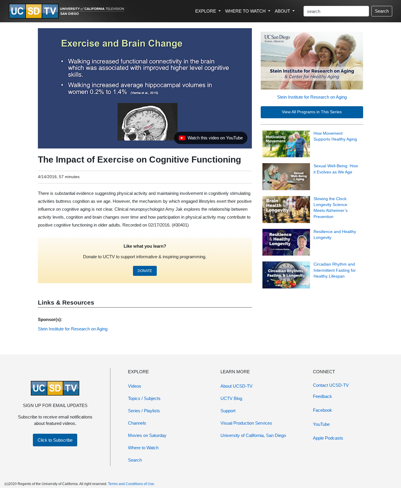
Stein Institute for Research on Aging (312, 96)
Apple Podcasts (328, 437)
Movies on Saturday (147, 435)
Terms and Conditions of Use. (131, 484)
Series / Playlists (144, 410)
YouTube (321, 424)
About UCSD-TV (236, 386)
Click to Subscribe (55, 440)
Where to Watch (143, 447)
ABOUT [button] (283, 11)
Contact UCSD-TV (331, 385)
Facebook (322, 410)
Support (227, 410)
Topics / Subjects (144, 398)
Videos (134, 386)
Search (382, 11)
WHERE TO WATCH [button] (246, 11)
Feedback (322, 396)
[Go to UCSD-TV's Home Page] (67, 11)
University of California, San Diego (253, 435)
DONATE (145, 271)
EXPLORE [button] (206, 11)
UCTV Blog (231, 398)
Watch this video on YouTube (210, 139)
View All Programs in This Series (312, 112)
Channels (137, 423)
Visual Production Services (246, 423)
